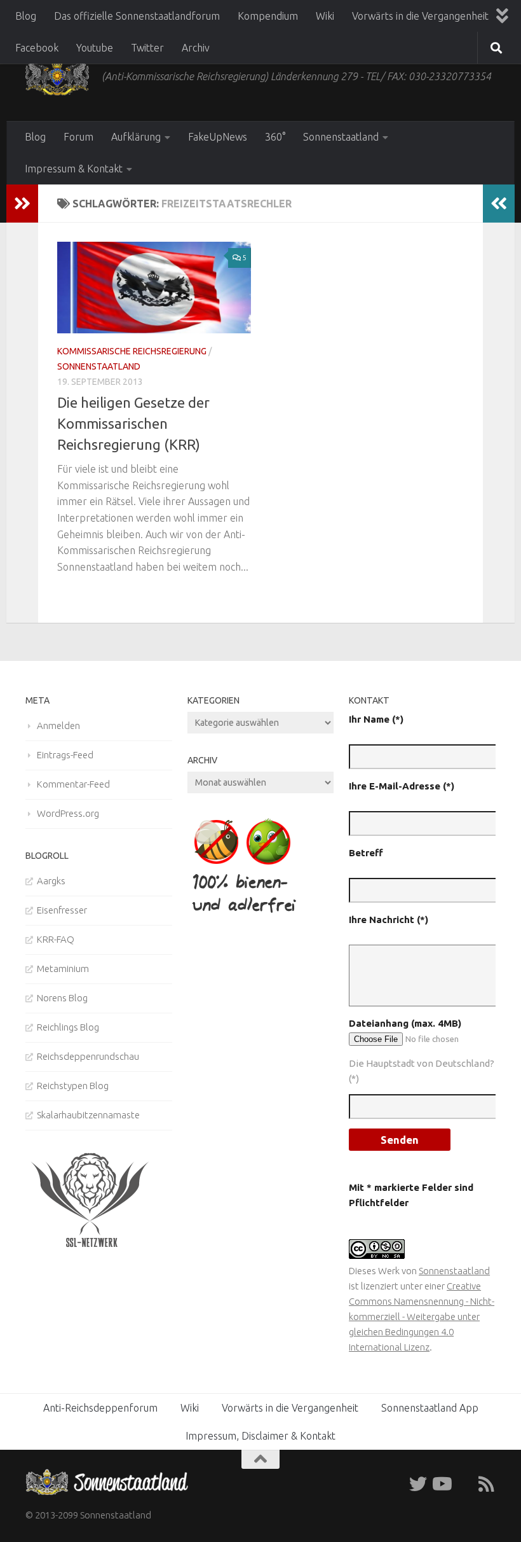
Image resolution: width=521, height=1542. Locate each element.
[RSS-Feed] (487, 1484)
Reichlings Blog (68, 1027)
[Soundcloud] (464, 1484)
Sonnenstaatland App (429, 1408)
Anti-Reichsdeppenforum (100, 1408)
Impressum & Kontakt (74, 168)
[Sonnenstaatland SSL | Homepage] (57, 76)
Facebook (36, 47)
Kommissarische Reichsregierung (131, 351)
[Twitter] (418, 1484)
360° (275, 136)
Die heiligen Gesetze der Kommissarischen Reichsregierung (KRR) (133, 423)
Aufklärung (136, 136)
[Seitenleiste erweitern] (22, 203)
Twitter (147, 47)
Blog (25, 16)
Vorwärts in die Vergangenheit (420, 16)
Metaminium (63, 968)
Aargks (51, 880)
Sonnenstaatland (341, 136)
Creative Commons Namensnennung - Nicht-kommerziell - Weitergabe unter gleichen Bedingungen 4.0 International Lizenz (421, 1316)
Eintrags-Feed (65, 754)
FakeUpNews (217, 136)
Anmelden (58, 725)
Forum (78, 136)
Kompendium (268, 16)
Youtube (94, 47)
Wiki (325, 16)
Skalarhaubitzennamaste (88, 1114)
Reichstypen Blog (73, 1085)
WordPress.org (68, 813)
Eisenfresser (62, 910)
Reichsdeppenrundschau (88, 1056)
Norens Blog (62, 997)
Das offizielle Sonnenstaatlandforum (137, 16)
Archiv (196, 47)
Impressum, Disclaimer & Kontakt (260, 1435)
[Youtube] (441, 1484)
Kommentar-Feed (73, 784)
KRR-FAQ (55, 939)
